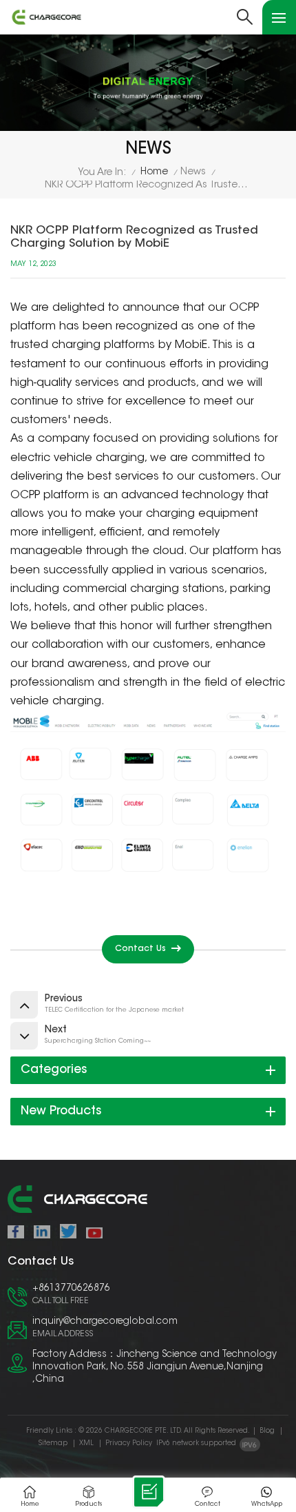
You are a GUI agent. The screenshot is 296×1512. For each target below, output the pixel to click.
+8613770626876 (71, 1289)
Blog (267, 1431)
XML (86, 1443)
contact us (140, 949)
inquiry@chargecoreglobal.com (105, 1322)
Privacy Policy (128, 1443)
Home (154, 172)
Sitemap (53, 1443)
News (193, 172)
